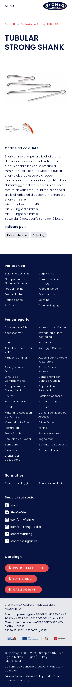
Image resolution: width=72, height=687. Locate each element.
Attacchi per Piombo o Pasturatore (52, 359)
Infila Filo (43, 407)
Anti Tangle (45, 342)
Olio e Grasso (47, 422)
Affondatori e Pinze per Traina (50, 335)
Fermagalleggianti (50, 401)
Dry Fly (9, 396)
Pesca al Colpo (48, 288)
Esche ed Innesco (16, 401)
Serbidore (11, 444)
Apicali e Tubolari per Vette (18, 350)
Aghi (7, 342)
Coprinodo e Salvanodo (46, 388)
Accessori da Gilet (16, 327)
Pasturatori (12, 427)
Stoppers (11, 450)
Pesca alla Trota (15, 294)
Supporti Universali (50, 450)
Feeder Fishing (14, 288)
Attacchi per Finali (16, 357)
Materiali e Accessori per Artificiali (31, 24)
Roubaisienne (14, 300)
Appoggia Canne (49, 348)
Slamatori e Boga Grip (52, 444)
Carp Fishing (46, 273)
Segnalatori (46, 439)
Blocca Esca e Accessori (47, 369)
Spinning (44, 300)
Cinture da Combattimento (15, 378)
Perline (42, 427)
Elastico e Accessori (51, 396)
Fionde (9, 407)
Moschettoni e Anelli (18, 422)
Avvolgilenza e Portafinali (14, 369)
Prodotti (10, 24)
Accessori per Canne (52, 327)
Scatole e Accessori (51, 433)
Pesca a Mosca (48, 294)
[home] (55, 6)
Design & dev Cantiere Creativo (25, 666)
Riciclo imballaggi (16, 483)
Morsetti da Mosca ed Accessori (52, 414)
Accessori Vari (14, 333)
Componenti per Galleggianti (49, 281)
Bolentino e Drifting (17, 273)
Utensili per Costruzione (12, 457)
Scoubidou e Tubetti (18, 439)
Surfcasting (12, 305)
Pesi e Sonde (13, 433)
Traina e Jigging (48, 305)
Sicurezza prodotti (50, 483)
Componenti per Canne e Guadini (16, 281)
